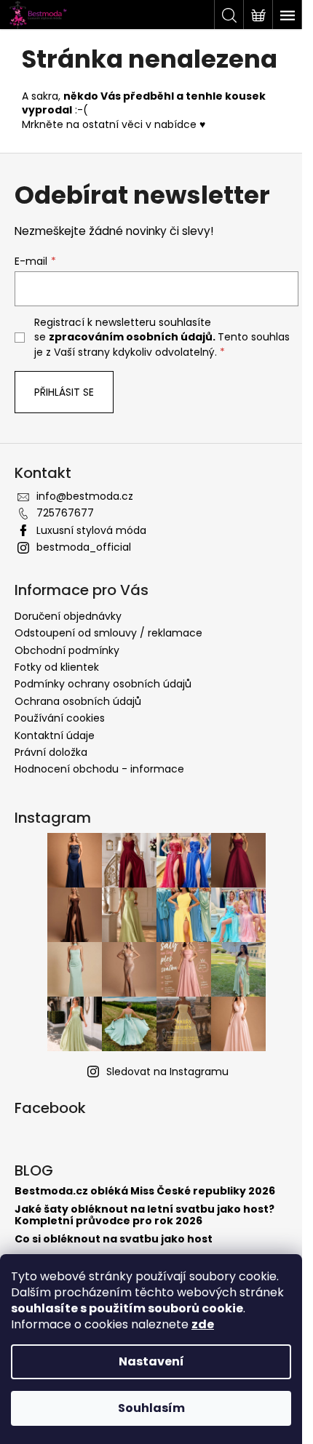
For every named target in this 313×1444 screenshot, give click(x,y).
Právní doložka (51, 752)
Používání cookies (60, 718)
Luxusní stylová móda (91, 530)
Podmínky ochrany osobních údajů (103, 684)
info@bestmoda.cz (84, 496)
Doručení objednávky (68, 616)
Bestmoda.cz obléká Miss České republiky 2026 (145, 1191)
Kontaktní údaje (55, 735)
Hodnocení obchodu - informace (99, 769)
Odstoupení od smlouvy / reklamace (108, 633)
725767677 (65, 513)
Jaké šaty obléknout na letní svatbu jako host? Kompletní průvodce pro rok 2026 (144, 1215)
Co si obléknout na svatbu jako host (114, 1239)
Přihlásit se (64, 392)
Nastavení (151, 1361)
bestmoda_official (83, 547)
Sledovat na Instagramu (167, 1071)
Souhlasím (151, 1408)
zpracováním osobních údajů (131, 337)
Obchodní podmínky (67, 650)
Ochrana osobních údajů (78, 701)
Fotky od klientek (57, 667)
